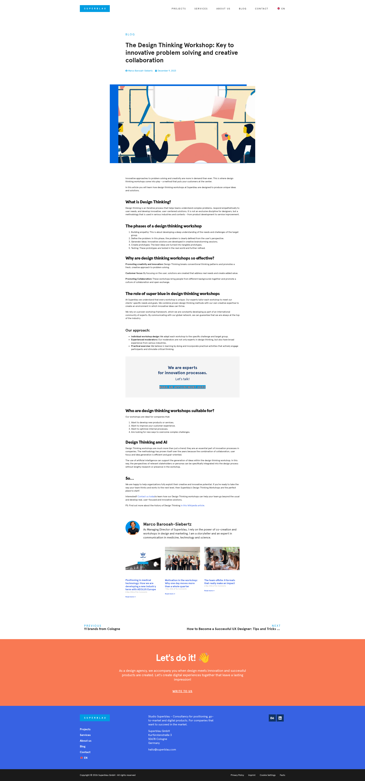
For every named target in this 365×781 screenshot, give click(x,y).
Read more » (130, 597)
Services (201, 8)
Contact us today (146, 496)
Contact (261, 8)
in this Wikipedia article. (193, 505)
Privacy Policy (237, 775)
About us (223, 8)
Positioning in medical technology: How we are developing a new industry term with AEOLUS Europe (140, 584)
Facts (282, 775)
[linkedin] (280, 718)
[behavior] (272, 718)
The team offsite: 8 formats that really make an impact (219, 582)
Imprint (252, 775)
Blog (243, 8)
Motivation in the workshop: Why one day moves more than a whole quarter (181, 583)
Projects (179, 8)
